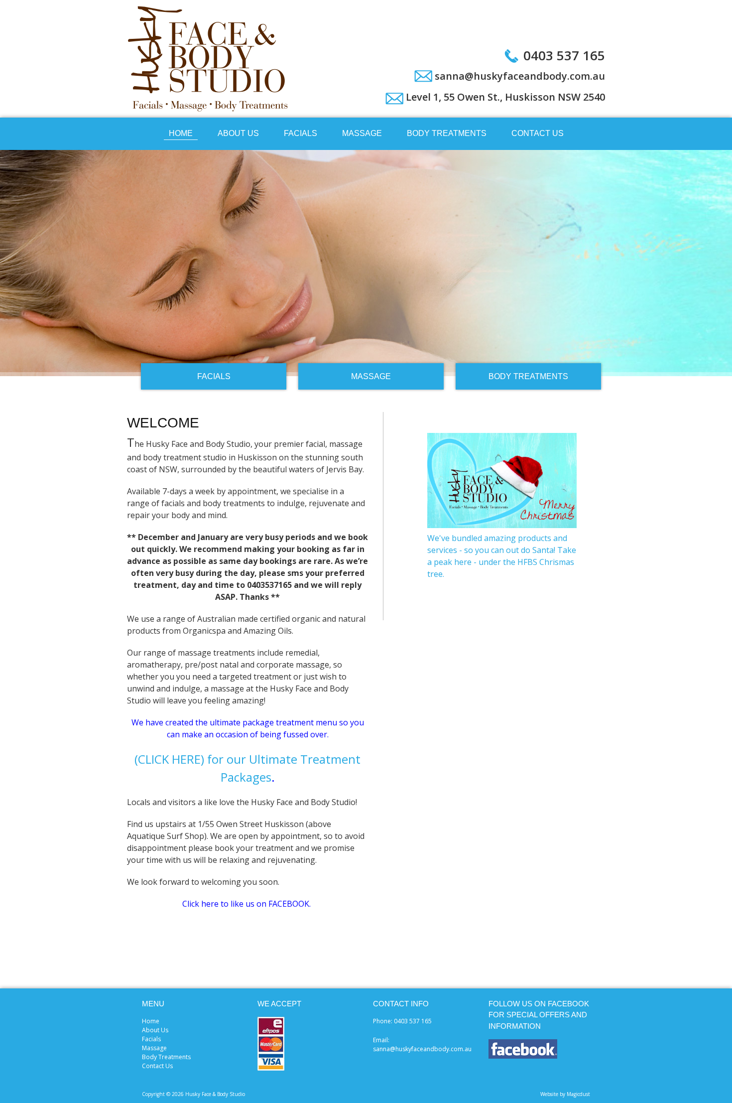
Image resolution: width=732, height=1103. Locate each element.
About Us (238, 133)
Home (181, 133)
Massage (362, 133)
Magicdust (578, 1094)
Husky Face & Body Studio (209, 59)
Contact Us (537, 133)
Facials (300, 133)
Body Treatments (447, 133)
